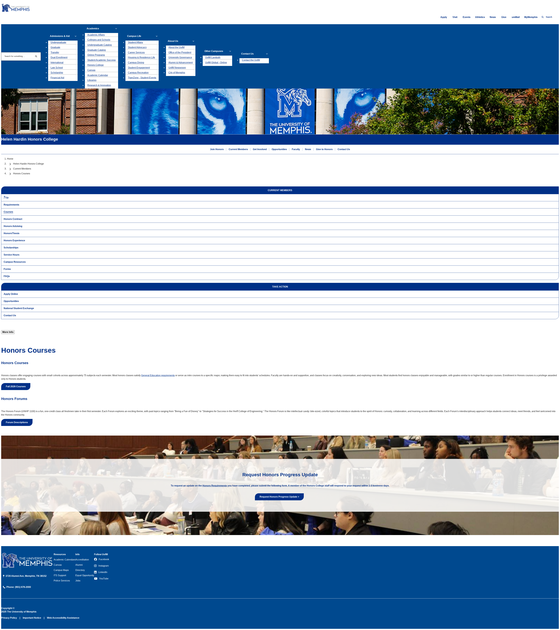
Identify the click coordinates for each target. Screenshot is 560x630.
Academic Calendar (97, 75)
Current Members (238, 149)
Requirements (11, 204)
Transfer (55, 52)
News (493, 17)
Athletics (480, 17)
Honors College (95, 65)
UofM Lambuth (212, 57)
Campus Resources (15, 262)
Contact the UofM (251, 60)
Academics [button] (93, 28)
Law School (57, 67)
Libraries (91, 80)
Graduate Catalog (96, 50)
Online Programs (96, 55)
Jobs (77, 580)
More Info (7, 332)
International (57, 62)
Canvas (91, 70)
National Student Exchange (19, 308)
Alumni (79, 565)
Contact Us (344, 149)
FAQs (7, 276)
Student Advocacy (137, 47)
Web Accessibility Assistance (63, 618)
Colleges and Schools (98, 40)
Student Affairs (135, 42)
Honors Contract (13, 219)
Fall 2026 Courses (16, 386)
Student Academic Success (101, 60)
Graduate (55, 47)
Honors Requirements (214, 485)
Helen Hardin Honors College (28, 163)
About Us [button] (173, 41)
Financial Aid (57, 77)
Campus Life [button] (134, 36)
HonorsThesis (11, 233)
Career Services (136, 52)
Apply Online (11, 294)
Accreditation (82, 559)
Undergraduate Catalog (99, 45)
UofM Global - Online (216, 62)
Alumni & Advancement (180, 62)
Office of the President (179, 52)
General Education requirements (158, 375)
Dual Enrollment (59, 57)
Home (10, 159)
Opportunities (279, 149)
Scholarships (11, 247)
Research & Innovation (99, 85)
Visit (455, 17)
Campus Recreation (138, 72)
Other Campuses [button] (213, 51)
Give (503, 17)
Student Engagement (139, 67)
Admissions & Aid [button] (60, 36)
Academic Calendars (64, 559)
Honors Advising (13, 226)
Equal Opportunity (84, 575)
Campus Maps (61, 570)
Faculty (296, 149)
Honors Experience (14, 240)
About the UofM (176, 47)
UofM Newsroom (177, 67)
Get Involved (260, 149)
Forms (7, 269)
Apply (443, 17)
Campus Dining (136, 62)
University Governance (180, 57)
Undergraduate (58, 42)
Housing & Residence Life (141, 57)
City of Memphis (176, 72)
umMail (516, 17)
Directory (80, 570)
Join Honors (217, 149)
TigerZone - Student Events (142, 77)
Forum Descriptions (17, 422)
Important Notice (32, 618)
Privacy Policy (9, 618)
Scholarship (57, 72)
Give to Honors (324, 149)
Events (466, 17)
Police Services (62, 580)
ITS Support (60, 575)
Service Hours (11, 255)
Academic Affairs (96, 35)
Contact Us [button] (247, 54)
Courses (8, 212)
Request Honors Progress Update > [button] (279, 497)
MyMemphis (531, 17)
